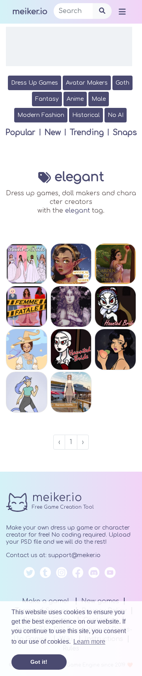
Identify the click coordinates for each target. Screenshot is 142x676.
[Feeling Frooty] (115, 349)
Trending (87, 132)
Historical (86, 115)
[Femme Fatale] (26, 306)
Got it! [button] (38, 662)
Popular (21, 132)
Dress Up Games (34, 83)
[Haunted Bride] (71, 349)
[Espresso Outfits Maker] (71, 392)
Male (99, 99)
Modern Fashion (40, 115)
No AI (115, 115)
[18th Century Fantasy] (26, 349)
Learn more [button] (89, 641)
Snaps (125, 132)
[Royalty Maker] (71, 306)
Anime (75, 99)
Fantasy (47, 99)
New (53, 132)
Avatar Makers (87, 83)
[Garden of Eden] (115, 264)
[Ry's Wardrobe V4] (26, 392)
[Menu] (122, 11)
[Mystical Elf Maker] (71, 264)
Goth (122, 83)
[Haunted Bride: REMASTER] (115, 306)
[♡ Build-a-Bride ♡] (26, 264)
